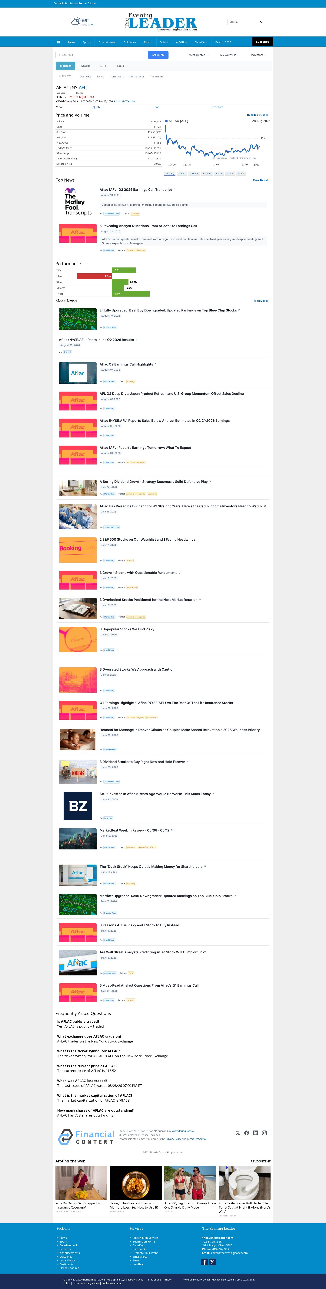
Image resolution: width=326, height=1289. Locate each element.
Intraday (170, 173)
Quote (97, 107)
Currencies (116, 76)
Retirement (152, 717)
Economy (141, 250)
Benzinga (108, 818)
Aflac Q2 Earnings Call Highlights (128, 364)
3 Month (207, 173)
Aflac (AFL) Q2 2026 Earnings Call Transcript (138, 190)
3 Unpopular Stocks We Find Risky (127, 629)
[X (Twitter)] (238, 1137)
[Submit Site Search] (261, 22)
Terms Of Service (197, 1139)
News (100, 76)
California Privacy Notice (86, 1283)
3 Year (230, 173)
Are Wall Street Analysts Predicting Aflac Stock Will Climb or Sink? (153, 952)
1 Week (182, 173)
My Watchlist (228, 55)
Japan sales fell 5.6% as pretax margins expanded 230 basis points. (145, 204)
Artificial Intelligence (136, 462)
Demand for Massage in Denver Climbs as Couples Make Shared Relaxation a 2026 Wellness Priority (180, 730)
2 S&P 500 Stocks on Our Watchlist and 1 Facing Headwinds (147, 539)
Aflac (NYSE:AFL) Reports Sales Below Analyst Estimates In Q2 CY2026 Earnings (165, 421)
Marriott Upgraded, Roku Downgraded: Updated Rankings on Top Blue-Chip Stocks (168, 896)
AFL (82, 87)
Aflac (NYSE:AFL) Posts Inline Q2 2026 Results (98, 340)
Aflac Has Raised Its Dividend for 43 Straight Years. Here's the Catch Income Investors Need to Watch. (183, 506)
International (136, 76)
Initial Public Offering (147, 847)
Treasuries (156, 76)
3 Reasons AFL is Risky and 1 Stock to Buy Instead (139, 925)
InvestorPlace (110, 327)
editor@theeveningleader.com (229, 1253)
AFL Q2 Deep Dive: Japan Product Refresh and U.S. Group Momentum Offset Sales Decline (172, 394)
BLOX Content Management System (215, 1279)
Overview (85, 76)
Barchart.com (110, 973)
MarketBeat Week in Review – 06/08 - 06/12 (136, 830)
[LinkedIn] (255, 1137)
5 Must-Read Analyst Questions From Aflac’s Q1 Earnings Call (149, 985)
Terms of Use (153, 1279)
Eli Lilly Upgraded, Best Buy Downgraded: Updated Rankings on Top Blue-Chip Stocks (170, 310)
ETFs (103, 66)
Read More (260, 300)
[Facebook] (247, 1137)
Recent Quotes (196, 55)
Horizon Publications (94, 1279)
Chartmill (67, 352)
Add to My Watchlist (124, 101)
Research (217, 107)
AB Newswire (110, 749)
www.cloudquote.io (183, 1131)
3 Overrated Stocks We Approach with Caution (137, 669)
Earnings (135, 214)
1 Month (194, 173)
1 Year (219, 173)
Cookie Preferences (112, 1283)
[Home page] (160, 21)
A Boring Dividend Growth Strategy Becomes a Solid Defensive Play (155, 482)
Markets (66, 66)
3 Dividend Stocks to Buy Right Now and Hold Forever (144, 762)
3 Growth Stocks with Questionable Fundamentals (140, 573)
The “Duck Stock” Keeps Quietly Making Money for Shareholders (153, 867)
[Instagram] (264, 1137)
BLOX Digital (247, 1279)
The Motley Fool (111, 214)
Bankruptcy (132, 588)
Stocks (86, 66)
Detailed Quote (257, 115)
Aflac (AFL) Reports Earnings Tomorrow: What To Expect (145, 448)
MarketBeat (109, 381)
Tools (120, 66)
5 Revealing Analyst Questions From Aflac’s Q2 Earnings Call (148, 226)
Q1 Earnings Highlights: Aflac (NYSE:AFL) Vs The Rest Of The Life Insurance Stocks (166, 703)
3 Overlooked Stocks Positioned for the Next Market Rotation (150, 600)
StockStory (109, 250)
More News (260, 180)
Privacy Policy (173, 1139)
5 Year (241, 173)
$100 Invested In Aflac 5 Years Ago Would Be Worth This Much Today (157, 794)
